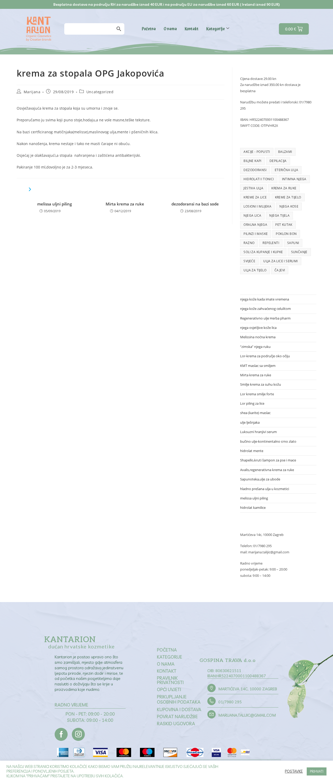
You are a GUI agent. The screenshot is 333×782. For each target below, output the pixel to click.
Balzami (285, 151)
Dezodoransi (255, 170)
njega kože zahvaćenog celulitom (265, 308)
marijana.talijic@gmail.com (247, 715)
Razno (249, 243)
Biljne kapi (252, 161)
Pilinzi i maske (256, 234)
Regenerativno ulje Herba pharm (265, 318)
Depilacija (278, 161)
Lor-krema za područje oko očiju (265, 356)
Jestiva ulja (253, 188)
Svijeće (249, 261)
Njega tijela (279, 215)
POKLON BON (286, 234)
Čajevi (279, 270)
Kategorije (215, 29)
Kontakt (191, 29)
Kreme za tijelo (288, 197)
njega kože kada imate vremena (264, 299)
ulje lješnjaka (250, 422)
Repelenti (270, 243)
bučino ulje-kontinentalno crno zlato (268, 441)
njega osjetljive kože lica (258, 327)
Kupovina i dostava (179, 709)
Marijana (32, 91)
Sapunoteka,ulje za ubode (260, 479)
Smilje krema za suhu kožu (260, 384)
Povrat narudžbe (177, 716)
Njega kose (288, 206)
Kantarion (70, 640)
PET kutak (283, 224)
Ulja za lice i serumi (280, 261)
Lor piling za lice (252, 403)
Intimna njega (294, 179)
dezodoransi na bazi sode (195, 204)
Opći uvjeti (169, 689)
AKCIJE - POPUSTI (257, 151)
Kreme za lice (255, 197)
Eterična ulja (286, 170)
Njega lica (252, 215)
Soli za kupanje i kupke (263, 252)
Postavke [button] (294, 771)
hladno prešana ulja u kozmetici (264, 488)
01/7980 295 (230, 701)
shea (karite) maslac (255, 412)
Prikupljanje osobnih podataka (179, 699)
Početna (149, 29)
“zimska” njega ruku (255, 346)
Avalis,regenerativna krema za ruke (267, 469)
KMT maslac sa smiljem (258, 365)
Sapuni (293, 243)
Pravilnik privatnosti (170, 680)
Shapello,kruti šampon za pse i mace (268, 460)
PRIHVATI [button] (316, 771)
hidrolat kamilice (253, 507)
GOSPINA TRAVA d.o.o (228, 660)
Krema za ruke (283, 188)
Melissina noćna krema (258, 337)
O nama (170, 29)
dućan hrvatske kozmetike (81, 646)
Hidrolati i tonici (259, 179)
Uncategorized (100, 91)
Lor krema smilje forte (257, 394)
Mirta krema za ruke (125, 204)
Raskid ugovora (176, 723)
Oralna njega (255, 224)
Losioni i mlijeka (257, 206)
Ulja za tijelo (255, 270)
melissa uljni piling (54, 204)
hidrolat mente (251, 450)
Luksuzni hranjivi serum (258, 431)
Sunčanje (299, 252)
